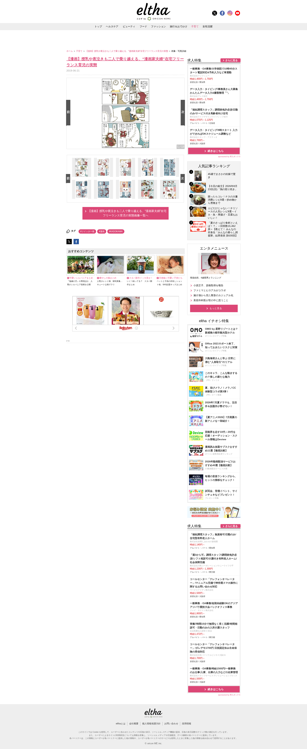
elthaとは (120, 723)
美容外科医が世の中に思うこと (210, 300)
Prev (69, 113)
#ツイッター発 (87, 231)
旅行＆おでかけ (178, 26)
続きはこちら (216, 150)
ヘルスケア (112, 26)
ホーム (69, 51)
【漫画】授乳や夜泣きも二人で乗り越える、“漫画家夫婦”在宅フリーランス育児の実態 (127, 51)
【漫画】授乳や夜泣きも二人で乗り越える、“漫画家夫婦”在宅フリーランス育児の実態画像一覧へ (127, 213)
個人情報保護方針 (151, 723)
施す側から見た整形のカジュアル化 (213, 295)
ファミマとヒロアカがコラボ (209, 290)
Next (183, 113)
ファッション (158, 26)
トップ (98, 26)
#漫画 (101, 231)
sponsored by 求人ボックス (229, 156)
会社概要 (133, 723)
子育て (195, 26)
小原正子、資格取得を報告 (208, 285)
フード (143, 26)
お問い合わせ (171, 723)
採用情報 (186, 723)
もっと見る (215, 308)
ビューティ (129, 26)
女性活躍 (207, 26)
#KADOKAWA (116, 231)
